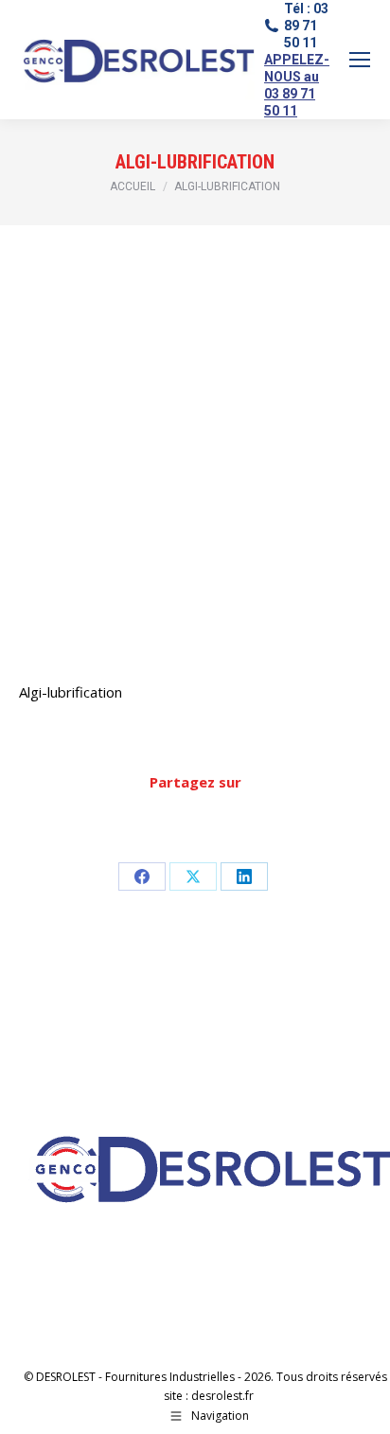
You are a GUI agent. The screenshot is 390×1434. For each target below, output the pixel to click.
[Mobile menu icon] (359, 59)
